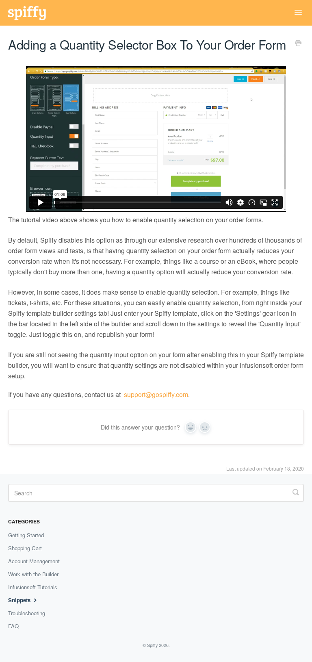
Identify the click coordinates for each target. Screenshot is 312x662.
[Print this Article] (298, 43)
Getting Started (26, 535)
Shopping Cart (25, 548)
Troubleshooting (26, 613)
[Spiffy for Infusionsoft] (31, 13)
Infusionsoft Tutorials (32, 587)
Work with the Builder (33, 574)
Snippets (20, 600)
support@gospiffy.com (156, 394)
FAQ (13, 626)
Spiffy (152, 645)
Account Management (34, 561)
